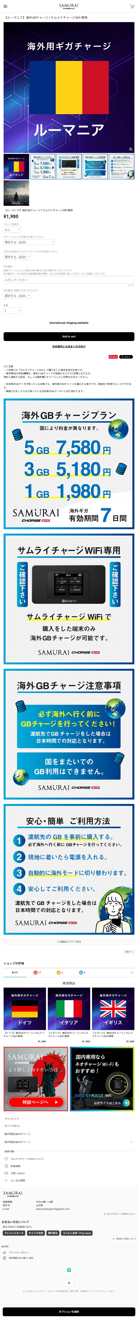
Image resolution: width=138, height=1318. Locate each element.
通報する (129, 952)
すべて (15, 972)
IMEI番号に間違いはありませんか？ (21, 290)
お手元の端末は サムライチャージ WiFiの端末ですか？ (31, 251)
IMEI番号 (9, 266)
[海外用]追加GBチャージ (17, 1142)
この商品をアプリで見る (69, 942)
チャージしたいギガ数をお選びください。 (25, 237)
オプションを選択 (69, 1311)
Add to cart (69, 336)
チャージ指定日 (11, 224)
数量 (6, 305)
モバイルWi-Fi (12, 1126)
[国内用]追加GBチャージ (17, 1134)
